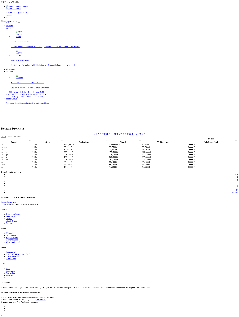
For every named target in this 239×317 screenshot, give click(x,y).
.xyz (21, 96)
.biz (34, 94)
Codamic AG (11, 252)
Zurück (235, 174)
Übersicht (10, 233)
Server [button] (8, 28)
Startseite (9, 26)
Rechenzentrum (12, 240)
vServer (9, 219)
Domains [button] (9, 71)
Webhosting (10, 69)
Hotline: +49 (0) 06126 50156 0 (18, 13)
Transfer (123, 142)
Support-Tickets (12, 238)
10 (237, 190)
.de (10, 92)
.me (10, 96)
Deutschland (11, 259)
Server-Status (11, 235)
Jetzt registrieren (29, 103)
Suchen (211, 139)
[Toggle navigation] (19, 22)
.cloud (40, 92)
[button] (17, 6)
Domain (14, 142)
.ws (41, 96)
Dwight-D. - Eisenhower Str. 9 (18, 254)
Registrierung (84, 142)
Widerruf (9, 275)
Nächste (235, 192)
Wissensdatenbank (13, 242)
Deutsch (17, 8)
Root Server (10, 216)
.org (11, 94)
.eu (29, 92)
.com (19, 92)
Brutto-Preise (5, 204)
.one (31, 96)
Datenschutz (11, 273)
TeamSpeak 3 (11, 99)
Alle (95, 134)
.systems (22, 94)
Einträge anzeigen (13, 136)
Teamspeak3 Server (13, 214)
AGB (8, 269)
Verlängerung (163, 142)
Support (9, 15)
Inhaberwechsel (211, 142)
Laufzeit (46, 142)
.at (43, 94)
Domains (9, 223)
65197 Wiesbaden (13, 256)
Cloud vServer (11, 221)
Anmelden (10, 103)
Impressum (10, 271)
